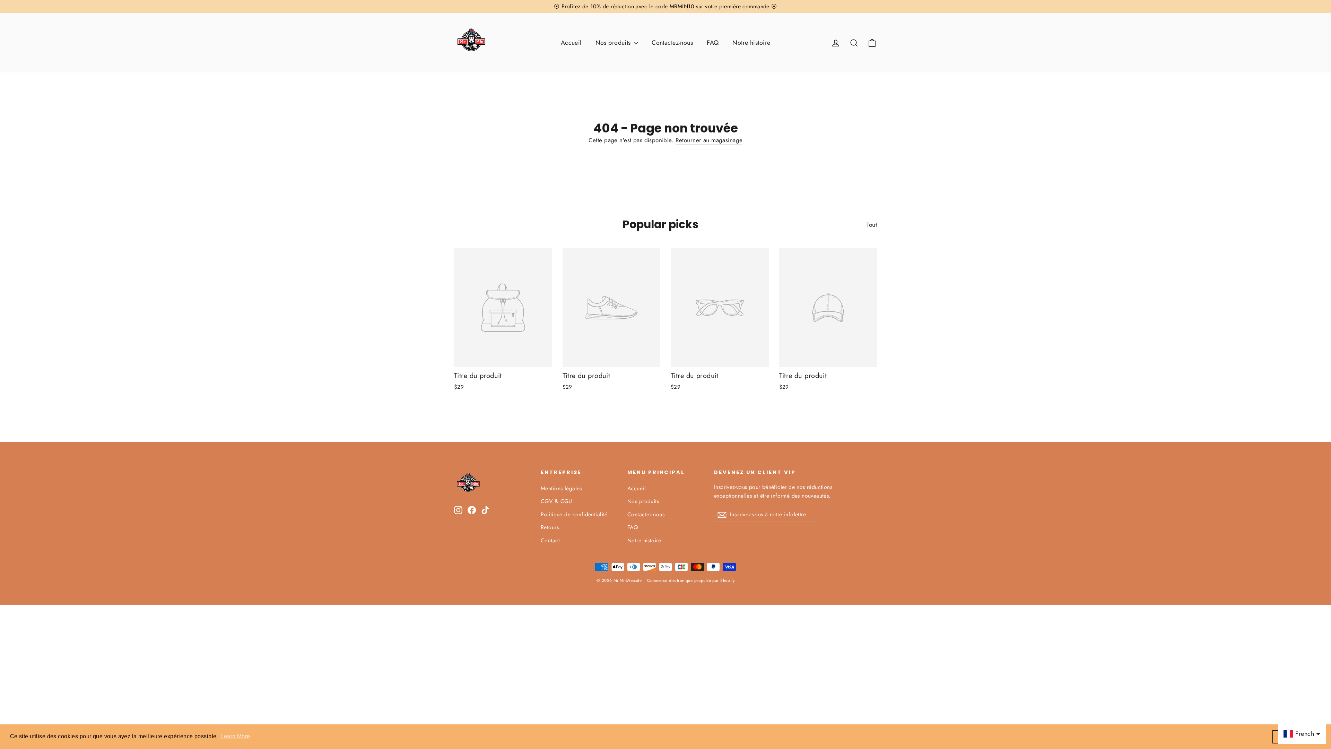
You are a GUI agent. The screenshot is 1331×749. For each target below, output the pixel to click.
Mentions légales (561, 488)
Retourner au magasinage (709, 140)
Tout (872, 225)
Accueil (571, 42)
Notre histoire (751, 42)
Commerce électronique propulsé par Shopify (690, 580)
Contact (550, 540)
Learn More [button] (235, 736)
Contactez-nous (672, 42)
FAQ (713, 42)
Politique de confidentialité (574, 514)
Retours (550, 527)
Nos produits (614, 42)
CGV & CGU (556, 501)
